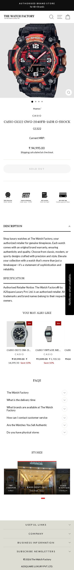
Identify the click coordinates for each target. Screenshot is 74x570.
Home (36, 108)
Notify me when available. (69, 289)
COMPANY (36, 533)
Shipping (25, 152)
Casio (37, 115)
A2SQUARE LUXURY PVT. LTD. (37, 566)
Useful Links (36, 524)
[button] (37, 226)
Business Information (36, 542)
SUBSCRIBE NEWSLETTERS (36, 551)
